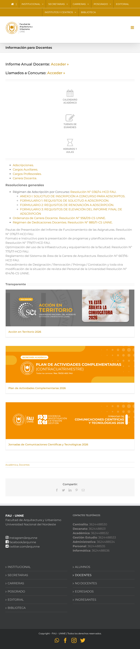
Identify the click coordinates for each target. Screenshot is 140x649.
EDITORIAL (16, 599)
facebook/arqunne (22, 542)
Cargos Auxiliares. (25, 169)
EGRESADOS (84, 591)
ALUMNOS (82, 567)
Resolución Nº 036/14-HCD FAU (93, 192)
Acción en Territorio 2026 (24, 331)
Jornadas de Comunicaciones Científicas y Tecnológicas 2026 (48, 444)
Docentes (24, 464)
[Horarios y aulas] (70, 139)
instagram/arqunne (23, 538)
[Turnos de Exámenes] (70, 114)
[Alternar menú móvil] (133, 27)
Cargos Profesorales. (27, 174)
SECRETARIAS (18, 575)
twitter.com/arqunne (24, 546)
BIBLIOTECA (17, 608)
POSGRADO (16, 591)
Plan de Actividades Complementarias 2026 (37, 388)
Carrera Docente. (25, 178)
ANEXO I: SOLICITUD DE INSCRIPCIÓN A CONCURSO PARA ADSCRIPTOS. (72, 196)
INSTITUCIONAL (19, 567)
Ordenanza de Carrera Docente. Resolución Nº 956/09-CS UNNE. (59, 218)
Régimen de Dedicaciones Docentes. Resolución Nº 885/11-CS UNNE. (63, 222)
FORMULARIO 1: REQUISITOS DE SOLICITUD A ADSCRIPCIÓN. (64, 200)
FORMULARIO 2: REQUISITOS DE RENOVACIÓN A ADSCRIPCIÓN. (67, 205)
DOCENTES (83, 575)
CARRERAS (16, 583)
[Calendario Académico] (70, 89)
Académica (11, 464)
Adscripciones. (23, 165)
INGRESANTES (85, 599)
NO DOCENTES (86, 583)
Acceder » (60, 64)
